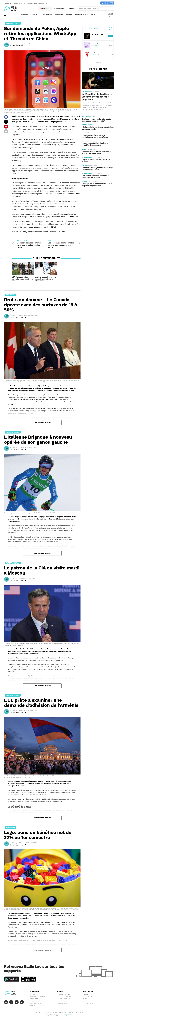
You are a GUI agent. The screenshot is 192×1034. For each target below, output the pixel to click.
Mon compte (108, 3)
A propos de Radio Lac (37, 1001)
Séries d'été (47, 15)
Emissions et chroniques (38, 996)
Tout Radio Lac (62, 1003)
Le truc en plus (88, 1003)
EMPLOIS (33, 1005)
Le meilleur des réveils (64, 994)
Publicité (8, 3)
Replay (72, 8)
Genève (85, 994)
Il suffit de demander (64, 996)
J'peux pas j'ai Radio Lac (64, 999)
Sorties (69, 15)
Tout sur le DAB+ (81, 15)
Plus (93, 15)
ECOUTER (46, 8)
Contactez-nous (19, 3)
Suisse (85, 999)
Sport (85, 1001)
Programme (59, 8)
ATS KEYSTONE (17, 46)
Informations (61, 1001)
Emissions (24, 15)
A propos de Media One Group (37, 3)
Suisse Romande (88, 996)
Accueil (32, 994)
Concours (59, 15)
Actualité (35, 15)
